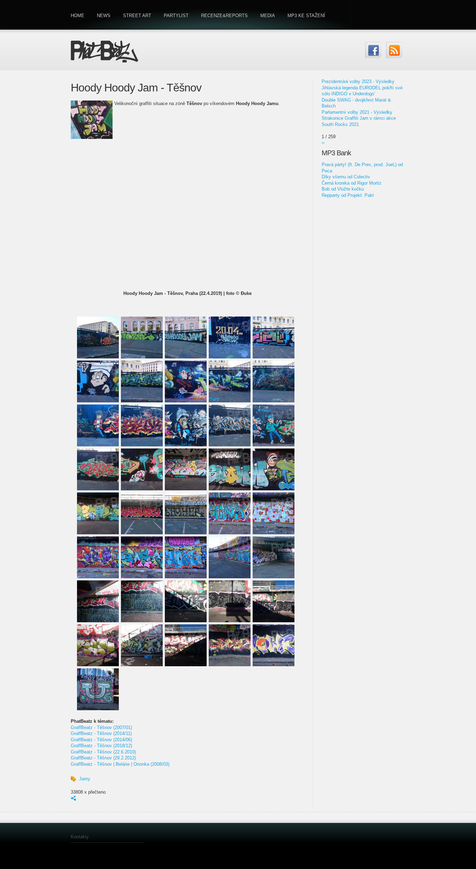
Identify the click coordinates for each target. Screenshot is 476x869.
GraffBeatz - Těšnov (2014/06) (101, 739)
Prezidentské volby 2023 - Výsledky (358, 81)
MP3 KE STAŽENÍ (306, 15)
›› (323, 142)
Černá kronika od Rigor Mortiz (352, 183)
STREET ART (137, 15)
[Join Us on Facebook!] (373, 50)
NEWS (103, 15)
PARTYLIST (176, 15)
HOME (77, 15)
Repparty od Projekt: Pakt (348, 195)
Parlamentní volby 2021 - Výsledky (357, 112)
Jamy (84, 778)
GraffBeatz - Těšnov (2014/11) (101, 733)
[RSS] (394, 50)
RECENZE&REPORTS (224, 15)
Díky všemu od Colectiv (346, 176)
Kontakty (80, 836)
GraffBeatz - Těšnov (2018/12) (101, 745)
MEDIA (267, 15)
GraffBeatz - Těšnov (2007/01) (101, 727)
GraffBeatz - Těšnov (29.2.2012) (103, 757)
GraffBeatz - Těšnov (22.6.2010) (103, 752)
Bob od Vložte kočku (343, 189)
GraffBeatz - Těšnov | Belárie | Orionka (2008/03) (120, 764)
